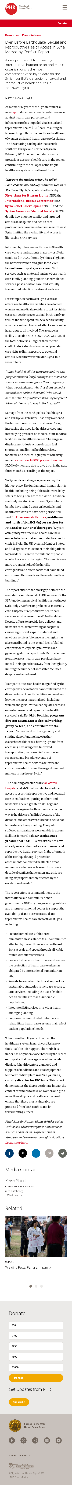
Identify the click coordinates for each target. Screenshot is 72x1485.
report (15, 112)
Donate (62, 23)
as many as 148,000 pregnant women (39, 460)
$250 (14, 1346)
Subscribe (19, 1402)
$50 (14, 1325)
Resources (12, 35)
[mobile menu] (65, 7)
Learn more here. (16, 1142)
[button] (30, 1286)
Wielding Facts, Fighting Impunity (28, 1267)
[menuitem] (12, 1440)
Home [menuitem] (12, 1455)
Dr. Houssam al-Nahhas (28, 517)
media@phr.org (14, 1191)
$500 (14, 1356)
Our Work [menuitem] (24, 1455)
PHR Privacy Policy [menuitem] (19, 1477)
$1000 (15, 1367)
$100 (14, 1335)
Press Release (31, 35)
